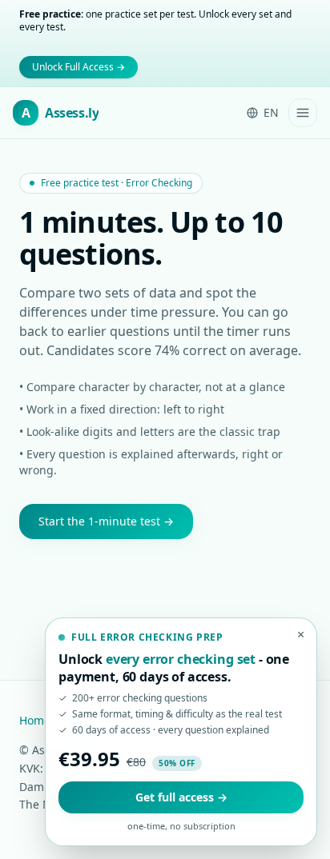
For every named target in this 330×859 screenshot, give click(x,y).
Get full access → (181, 797)
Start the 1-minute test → (106, 521)
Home (34, 720)
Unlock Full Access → (78, 67)
